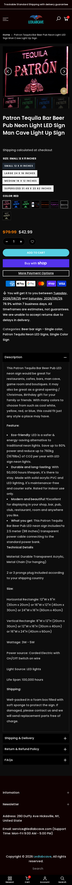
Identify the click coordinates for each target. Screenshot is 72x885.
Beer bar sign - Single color (42, 329)
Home (6, 35)
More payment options (36, 273)
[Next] (64, 71)
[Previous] (8, 71)
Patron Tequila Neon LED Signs (25, 334)
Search (37, 868)
